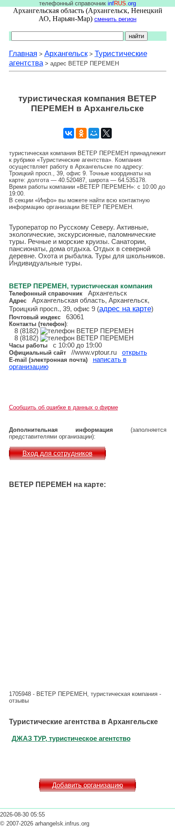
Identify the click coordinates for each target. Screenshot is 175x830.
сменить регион (115, 19)
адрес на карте (125, 308)
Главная (23, 53)
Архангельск (66, 53)
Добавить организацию (87, 785)
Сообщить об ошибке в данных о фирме (63, 407)
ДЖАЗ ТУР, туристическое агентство (71, 738)
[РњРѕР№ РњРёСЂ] (93, 133)
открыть (134, 352)
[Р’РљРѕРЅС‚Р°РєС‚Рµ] (68, 133)
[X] (106, 133)
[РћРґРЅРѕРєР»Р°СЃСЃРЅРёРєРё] (81, 133)
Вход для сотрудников (57, 453)
